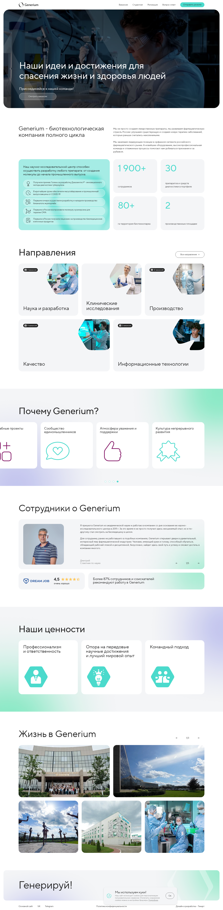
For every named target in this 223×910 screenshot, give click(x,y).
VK (39, 906)
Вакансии (123, 4)
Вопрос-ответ (169, 4)
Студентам (138, 4)
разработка (190, 906)
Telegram (49, 906)
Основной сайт (26, 906)
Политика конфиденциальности (111, 906)
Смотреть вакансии (37, 96)
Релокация (153, 4)
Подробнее (153, 900)
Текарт (201, 906)
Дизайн (179, 906)
